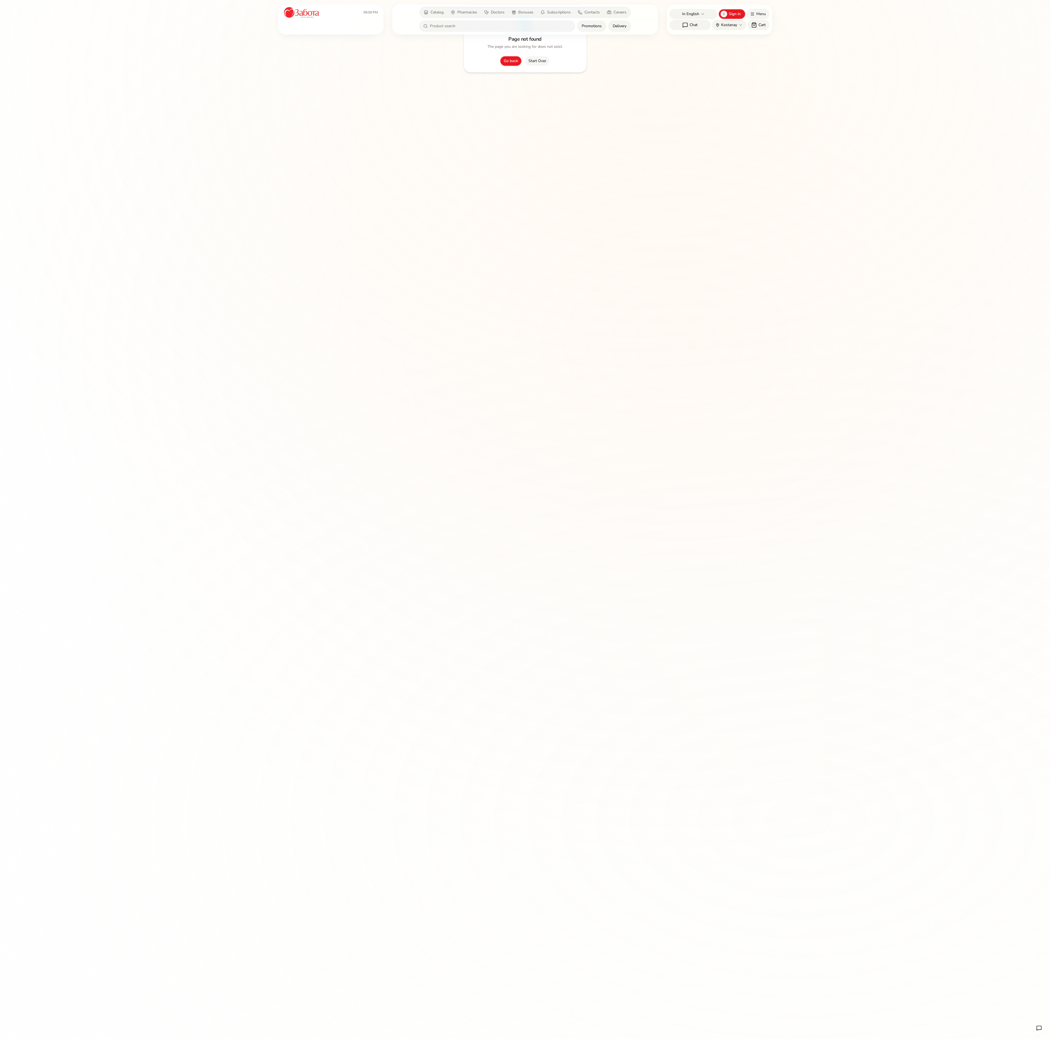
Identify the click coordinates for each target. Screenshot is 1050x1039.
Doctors (498, 12)
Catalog (437, 12)
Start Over (537, 60)
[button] (1039, 1028)
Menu (761, 13)
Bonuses (525, 12)
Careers (620, 12)
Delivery (619, 26)
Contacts (592, 12)
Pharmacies (467, 12)
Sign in (735, 13)
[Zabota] (302, 12)
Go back (511, 60)
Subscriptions (559, 12)
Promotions (592, 26)
